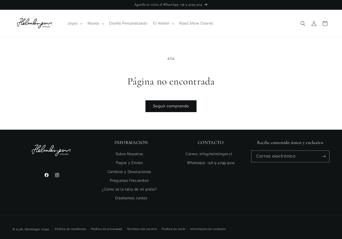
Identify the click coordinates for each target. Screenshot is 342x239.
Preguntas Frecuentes (129, 181)
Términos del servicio (142, 229)
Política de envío (174, 229)
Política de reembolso (70, 229)
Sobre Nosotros (129, 154)
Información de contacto (208, 229)
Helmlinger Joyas (37, 229)
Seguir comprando (171, 106)
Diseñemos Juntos (131, 198)
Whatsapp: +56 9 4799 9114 (211, 163)
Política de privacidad (106, 229)
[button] (75, 23)
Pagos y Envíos (129, 163)
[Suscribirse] (323, 156)
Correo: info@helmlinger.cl (209, 154)
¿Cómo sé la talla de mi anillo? (129, 189)
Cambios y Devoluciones (129, 172)
